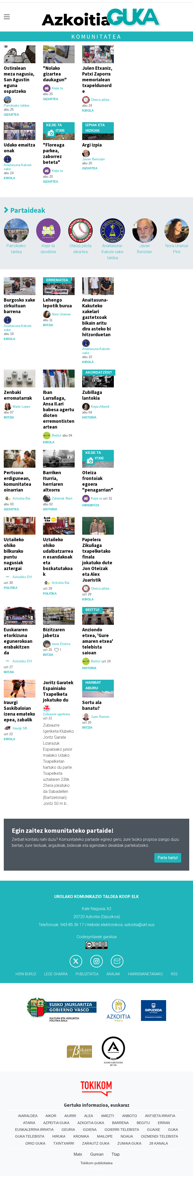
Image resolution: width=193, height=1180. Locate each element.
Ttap (116, 1154)
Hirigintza (90, 505)
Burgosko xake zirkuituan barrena (19, 305)
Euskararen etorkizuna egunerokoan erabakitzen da (18, 641)
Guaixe (153, 1130)
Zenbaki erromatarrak (18, 395)
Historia (89, 417)
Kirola (88, 110)
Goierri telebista (122, 1130)
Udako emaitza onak (19, 148)
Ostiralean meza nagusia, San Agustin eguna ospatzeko (19, 79)
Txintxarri (63, 1143)
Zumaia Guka (129, 1143)
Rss (174, 974)
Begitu (143, 1123)
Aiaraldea (27, 1116)
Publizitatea (87, 974)
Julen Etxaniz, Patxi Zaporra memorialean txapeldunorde (97, 79)
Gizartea (11, 114)
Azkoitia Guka (90, 1123)
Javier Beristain (93, 159)
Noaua (127, 1136)
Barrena (120, 1123)
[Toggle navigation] (7, 17)
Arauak (113, 974)
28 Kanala (158, 1143)
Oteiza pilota (100, 100)
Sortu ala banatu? (92, 705)
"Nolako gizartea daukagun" (55, 74)
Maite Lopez (21, 406)
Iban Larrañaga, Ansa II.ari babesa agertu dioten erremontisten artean (58, 409)
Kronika (81, 1136)
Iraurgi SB (20, 728)
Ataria (29, 1123)
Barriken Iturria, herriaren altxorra (53, 481)
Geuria (68, 1130)
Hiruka (58, 1136)
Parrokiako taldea (16, 105)
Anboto (129, 1116)
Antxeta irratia (160, 1116)
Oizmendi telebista (159, 1136)
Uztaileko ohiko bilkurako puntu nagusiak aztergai (14, 553)
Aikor (50, 1116)
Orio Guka (35, 1143)
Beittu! (56, 435)
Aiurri (70, 1116)
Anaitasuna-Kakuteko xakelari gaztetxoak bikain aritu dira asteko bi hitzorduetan (96, 317)
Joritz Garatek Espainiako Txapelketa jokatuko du (58, 691)
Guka (173, 1130)
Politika (11, 588)
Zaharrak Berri (62, 498)
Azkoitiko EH (22, 577)
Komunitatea (96, 36)
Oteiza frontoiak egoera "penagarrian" (97, 481)
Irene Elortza (61, 644)
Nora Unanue (61, 314)
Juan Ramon (100, 717)
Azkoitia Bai (21, 498)
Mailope (105, 1136)
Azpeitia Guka (56, 1123)
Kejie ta (57, 88)
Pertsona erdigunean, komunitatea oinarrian (17, 481)
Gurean (97, 1154)
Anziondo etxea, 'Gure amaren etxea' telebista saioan (97, 641)
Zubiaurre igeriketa (56, 714)
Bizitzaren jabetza (54, 632)
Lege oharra (56, 974)
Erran (164, 1123)
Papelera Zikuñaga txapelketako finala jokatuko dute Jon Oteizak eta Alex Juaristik (97, 559)
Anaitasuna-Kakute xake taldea (112, 251)
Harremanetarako (145, 974)
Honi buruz (26, 974)
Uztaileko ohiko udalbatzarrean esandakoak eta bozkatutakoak (58, 556)
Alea (88, 1116)
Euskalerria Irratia (34, 1130)
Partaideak (27, 210)
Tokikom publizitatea (96, 1163)
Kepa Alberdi (100, 406)
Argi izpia (92, 145)
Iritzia (48, 325)
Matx (78, 1154)
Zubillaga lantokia (92, 395)
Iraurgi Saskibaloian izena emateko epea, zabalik (19, 711)
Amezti (107, 1116)
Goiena (89, 1130)
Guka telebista (29, 1136)
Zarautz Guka (95, 1143)
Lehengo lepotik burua (57, 303)
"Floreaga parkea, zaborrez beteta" (53, 153)
